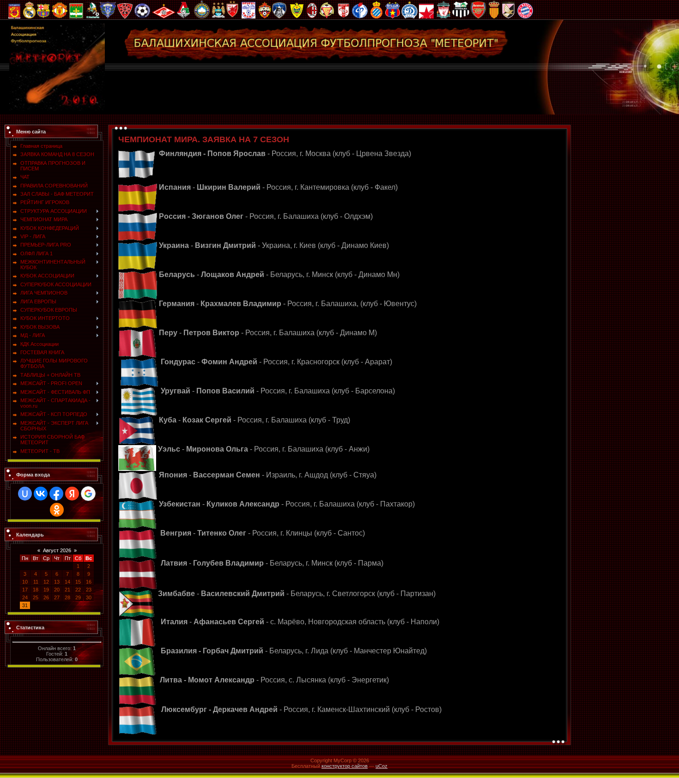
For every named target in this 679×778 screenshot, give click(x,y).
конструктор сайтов (344, 766)
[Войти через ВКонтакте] (41, 494)
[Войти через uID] (25, 494)
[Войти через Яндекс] (72, 494)
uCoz (382, 766)
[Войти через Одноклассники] (57, 510)
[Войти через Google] (88, 493)
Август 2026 (57, 550)
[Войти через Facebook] (56, 494)
